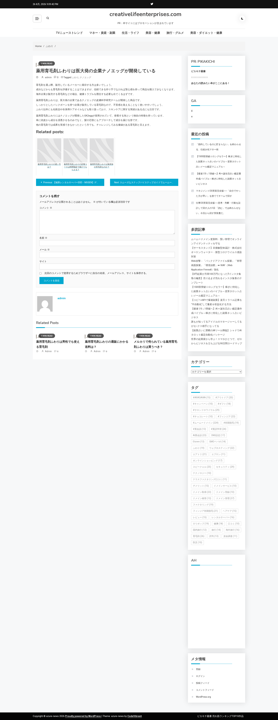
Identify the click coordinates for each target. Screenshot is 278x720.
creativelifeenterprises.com (145, 14)
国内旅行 (200, 530)
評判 (213, 536)
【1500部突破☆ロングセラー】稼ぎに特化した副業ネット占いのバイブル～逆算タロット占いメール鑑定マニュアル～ (219, 161)
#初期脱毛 (231, 422)
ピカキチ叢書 (198, 71)
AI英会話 (199, 435)
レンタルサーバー (223, 517)
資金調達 (230, 536)
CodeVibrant (134, 716)
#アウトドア (224, 397)
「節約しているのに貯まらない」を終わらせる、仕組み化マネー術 (218, 147)
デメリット (201, 486)
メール (44, 249)
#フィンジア (226, 416)
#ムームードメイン (205, 422)
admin (48, 77)
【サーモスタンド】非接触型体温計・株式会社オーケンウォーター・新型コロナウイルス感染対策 (216, 252)
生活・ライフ (130, 32)
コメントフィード (205, 690)
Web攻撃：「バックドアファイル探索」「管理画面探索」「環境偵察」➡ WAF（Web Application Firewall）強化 (216, 265)
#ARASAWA (201, 397)
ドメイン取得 (202, 492)
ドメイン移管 (202, 498)
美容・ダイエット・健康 (206, 32)
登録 (198, 669)
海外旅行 (232, 530)
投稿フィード (202, 683)
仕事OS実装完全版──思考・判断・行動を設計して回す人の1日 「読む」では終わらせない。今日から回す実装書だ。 (218, 208)
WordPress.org (203, 697)
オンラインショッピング (207, 460)
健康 (218, 523)
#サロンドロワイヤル (206, 410)
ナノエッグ (85, 77)
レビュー (200, 517)
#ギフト (224, 403)
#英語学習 (218, 429)
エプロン (218, 454)
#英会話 (199, 429)
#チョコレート (203, 416)
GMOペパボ (217, 441)
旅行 (216, 530)
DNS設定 (218, 435)
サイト (43, 261)
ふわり (75, 77)
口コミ (233, 523)
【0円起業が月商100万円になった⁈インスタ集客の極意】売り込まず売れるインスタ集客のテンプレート (216, 278)
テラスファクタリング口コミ (210, 479)
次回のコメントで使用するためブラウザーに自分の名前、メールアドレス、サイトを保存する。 (96, 273)
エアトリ (200, 454)
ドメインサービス (225, 486)
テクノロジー (202, 473)
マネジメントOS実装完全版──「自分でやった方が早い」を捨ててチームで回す (218, 193)
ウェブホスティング (221, 448)
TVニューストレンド (69, 32)
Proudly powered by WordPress (83, 716)
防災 (197, 542)
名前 (43, 237)
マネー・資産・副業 (102, 32)
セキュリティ (225, 467)
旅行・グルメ (175, 32)
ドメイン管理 (225, 498)
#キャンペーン (203, 403)
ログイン (200, 676)
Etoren (198, 441)
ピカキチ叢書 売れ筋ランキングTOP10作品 (220, 716)
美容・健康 (153, 32)
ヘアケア (229, 511)
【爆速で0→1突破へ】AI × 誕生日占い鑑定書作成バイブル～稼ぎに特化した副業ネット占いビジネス (218, 178)
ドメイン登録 (225, 492)
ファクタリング (203, 504)
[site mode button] (242, 18)
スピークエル (202, 467)
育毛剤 (198, 536)
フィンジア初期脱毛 (205, 511)
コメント (45, 207)
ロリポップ (201, 523)
